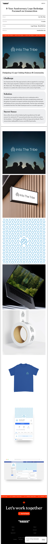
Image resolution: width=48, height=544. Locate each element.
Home (13, 527)
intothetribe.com (41, 30)
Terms (15, 539)
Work (13, 529)
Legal (35, 532)
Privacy (21, 539)
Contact (35, 529)
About (34, 527)
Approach (13, 532)
